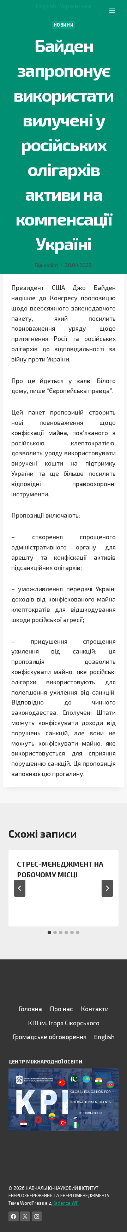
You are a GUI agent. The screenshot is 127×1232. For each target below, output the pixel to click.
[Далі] (107, 888)
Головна (30, 1009)
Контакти (95, 1009)
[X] (25, 1216)
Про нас (61, 1009)
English (46, 6)
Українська (75, 6)
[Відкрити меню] (112, 10)
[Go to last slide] (19, 888)
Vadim (50, 265)
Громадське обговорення (49, 1036)
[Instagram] (37, 1216)
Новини (64, 25)
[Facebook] (13, 1216)
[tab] (49, 932)
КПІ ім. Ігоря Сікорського (63, 1023)
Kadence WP (66, 1203)
